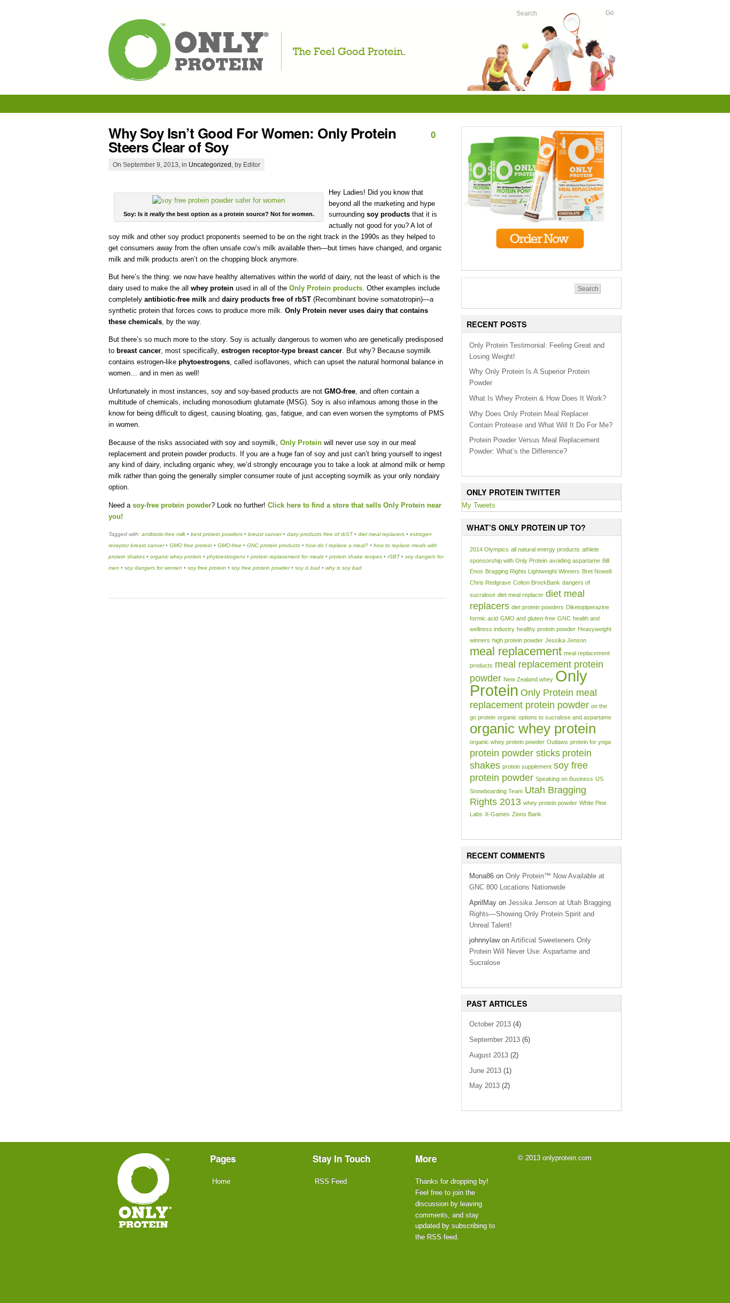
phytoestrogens (226, 556)
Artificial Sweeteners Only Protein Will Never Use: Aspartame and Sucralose (530, 951)
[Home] (144, 1220)
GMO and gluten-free (527, 618)
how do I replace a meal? (337, 545)
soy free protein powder (260, 568)
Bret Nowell (596, 571)
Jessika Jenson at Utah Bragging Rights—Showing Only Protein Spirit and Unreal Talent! (540, 914)
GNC (564, 618)
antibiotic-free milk (163, 534)
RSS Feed (331, 1181)
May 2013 (484, 1086)
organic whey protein (175, 556)
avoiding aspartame (574, 560)
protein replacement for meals (287, 556)
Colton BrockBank (536, 582)
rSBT (393, 556)
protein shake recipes (355, 556)
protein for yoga (590, 742)
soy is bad (307, 568)
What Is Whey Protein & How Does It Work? (537, 398)
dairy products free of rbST (320, 534)
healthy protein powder (546, 629)
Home (221, 1181)
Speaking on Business (564, 779)
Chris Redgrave (490, 582)
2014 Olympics (489, 549)
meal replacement (516, 651)
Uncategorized (210, 164)
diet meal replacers (381, 534)
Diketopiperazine (587, 607)
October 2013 (490, 1024)
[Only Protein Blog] (361, 89)
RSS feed (442, 1237)
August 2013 (488, 1055)
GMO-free (230, 545)
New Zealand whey (528, 679)
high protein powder (517, 640)
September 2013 (494, 1040)
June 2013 (485, 1071)
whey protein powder (550, 803)
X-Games (497, 814)
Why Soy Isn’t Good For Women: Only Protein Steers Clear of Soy (252, 140)
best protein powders (217, 534)
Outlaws (557, 742)
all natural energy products (545, 549)
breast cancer (265, 534)
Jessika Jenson (565, 640)
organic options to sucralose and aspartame (554, 717)
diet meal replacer (520, 595)
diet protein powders (537, 607)
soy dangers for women (153, 568)
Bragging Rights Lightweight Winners (532, 571)
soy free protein (207, 568)
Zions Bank (526, 814)
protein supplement (527, 766)
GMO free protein (190, 545)
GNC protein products (273, 545)
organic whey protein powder (507, 742)
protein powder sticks (515, 753)
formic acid (484, 618)
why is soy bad (343, 568)
